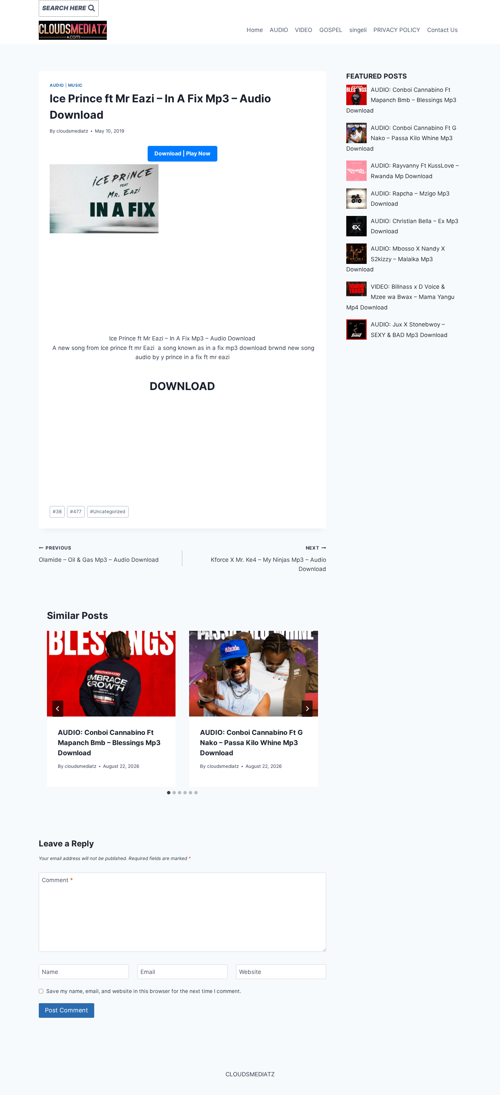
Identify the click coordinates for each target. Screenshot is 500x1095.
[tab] (168, 792)
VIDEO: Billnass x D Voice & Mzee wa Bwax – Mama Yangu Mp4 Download (400, 297)
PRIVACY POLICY (396, 30)
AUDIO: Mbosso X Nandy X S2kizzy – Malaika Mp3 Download (395, 259)
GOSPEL (331, 30)
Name (50, 971)
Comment (57, 880)
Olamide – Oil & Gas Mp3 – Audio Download (99, 554)
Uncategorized (107, 511)
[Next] (307, 709)
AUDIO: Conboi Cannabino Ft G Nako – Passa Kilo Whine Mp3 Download (251, 742)
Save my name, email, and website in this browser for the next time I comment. (143, 991)
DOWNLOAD (182, 386)
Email (147, 971)
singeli (358, 30)
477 (76, 511)
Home (255, 30)
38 (57, 511)
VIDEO (303, 30)
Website (250, 971)
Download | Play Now (182, 153)
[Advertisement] (182, 283)
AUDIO (279, 30)
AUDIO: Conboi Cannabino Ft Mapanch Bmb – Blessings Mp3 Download (109, 742)
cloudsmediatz (72, 131)
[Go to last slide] (57, 709)
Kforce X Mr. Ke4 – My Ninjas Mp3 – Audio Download (268, 558)
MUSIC (75, 85)
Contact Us (442, 30)
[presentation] (111, 674)
